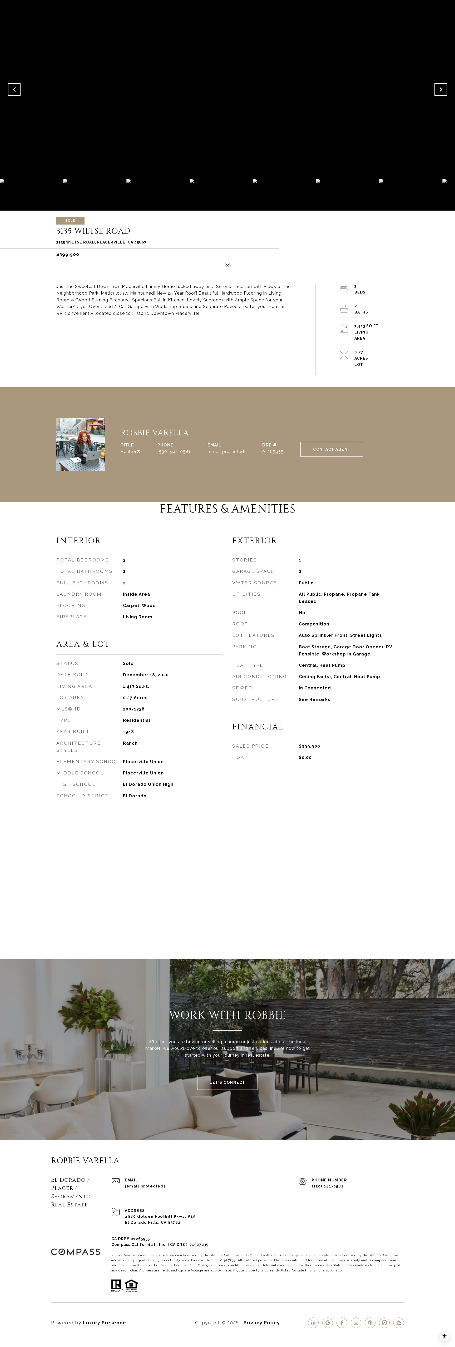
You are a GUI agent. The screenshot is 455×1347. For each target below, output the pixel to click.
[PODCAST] (370, 1323)
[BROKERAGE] (384, 1323)
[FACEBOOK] (342, 1323)
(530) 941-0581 (174, 451)
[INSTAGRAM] (356, 1323)
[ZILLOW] (398, 1323)
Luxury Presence (104, 1322)
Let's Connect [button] (227, 1082)
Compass (296, 1255)
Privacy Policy (262, 1322)
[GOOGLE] (327, 1323)
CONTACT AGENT (332, 449)
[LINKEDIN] (313, 1323)
